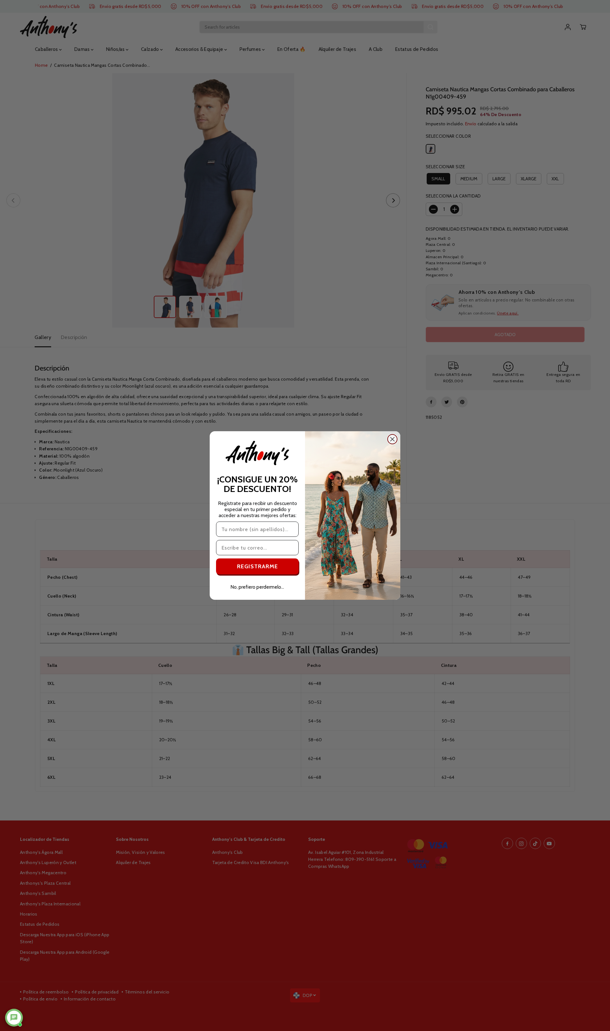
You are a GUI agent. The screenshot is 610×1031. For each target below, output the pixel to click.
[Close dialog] (392, 439)
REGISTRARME (257, 566)
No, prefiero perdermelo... (257, 587)
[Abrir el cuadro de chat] (14, 1018)
